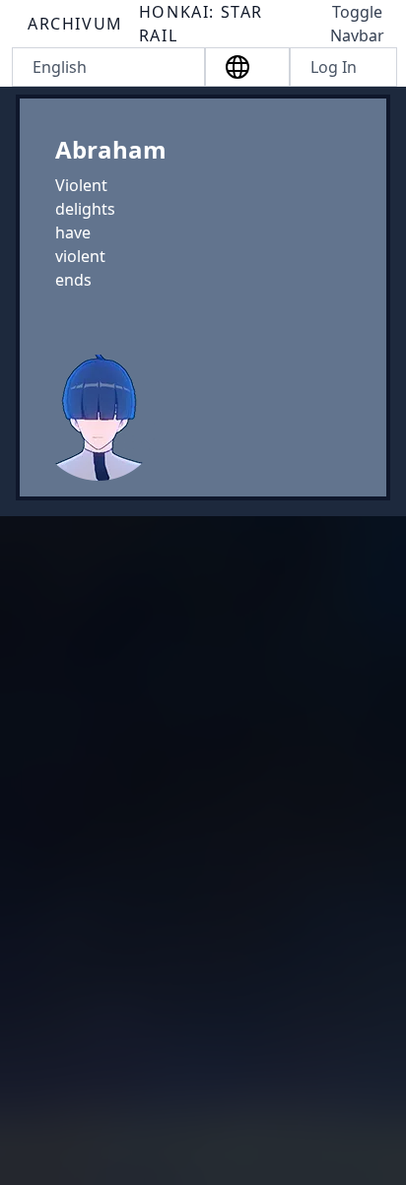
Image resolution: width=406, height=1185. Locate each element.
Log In (333, 67)
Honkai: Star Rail (201, 23)
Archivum (75, 23)
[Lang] (247, 67)
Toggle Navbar (357, 23)
